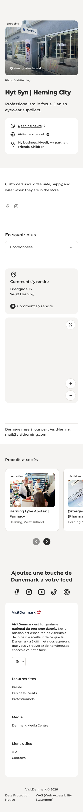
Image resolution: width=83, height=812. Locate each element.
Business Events (24, 693)
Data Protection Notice (17, 797)
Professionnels (23, 699)
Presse (17, 687)
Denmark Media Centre (30, 725)
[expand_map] (70, 324)
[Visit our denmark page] (16, 592)
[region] (41, 360)
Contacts (19, 758)
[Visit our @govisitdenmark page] (54, 592)
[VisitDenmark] (26, 612)
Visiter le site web (31, 134)
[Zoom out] (71, 395)
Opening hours (30, 126)
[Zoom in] (71, 383)
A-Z (14, 752)
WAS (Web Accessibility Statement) (54, 797)
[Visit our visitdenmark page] (41, 592)
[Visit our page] (29, 592)
